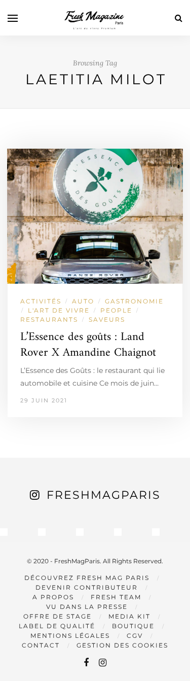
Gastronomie (134, 301)
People (116, 310)
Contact (41, 645)
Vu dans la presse (87, 606)
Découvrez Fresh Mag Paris (86, 578)
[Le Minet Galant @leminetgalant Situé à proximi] (118, 532)
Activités (40, 301)
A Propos (53, 597)
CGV (135, 635)
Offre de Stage (57, 616)
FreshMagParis (104, 495)
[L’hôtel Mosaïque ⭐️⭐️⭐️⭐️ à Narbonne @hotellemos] (42, 532)
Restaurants (49, 319)
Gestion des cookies (122, 645)
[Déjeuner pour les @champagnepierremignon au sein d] (80, 532)
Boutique (133, 626)
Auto (83, 301)
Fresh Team (116, 597)
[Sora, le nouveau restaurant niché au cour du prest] (156, 532)
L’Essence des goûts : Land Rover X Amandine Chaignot (88, 345)
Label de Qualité (57, 626)
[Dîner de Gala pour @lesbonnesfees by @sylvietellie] (4, 532)
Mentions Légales (70, 635)
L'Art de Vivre (59, 310)
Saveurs (107, 319)
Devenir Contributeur (86, 587)
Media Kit (129, 616)
